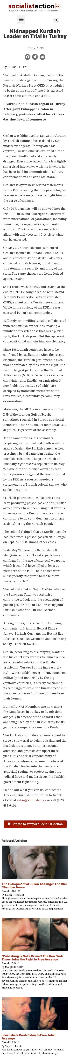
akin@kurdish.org (32, 800)
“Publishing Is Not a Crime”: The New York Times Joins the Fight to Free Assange (32, 957)
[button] (21, 19)
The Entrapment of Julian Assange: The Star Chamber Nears (34, 885)
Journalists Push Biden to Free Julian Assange (29, 1036)
